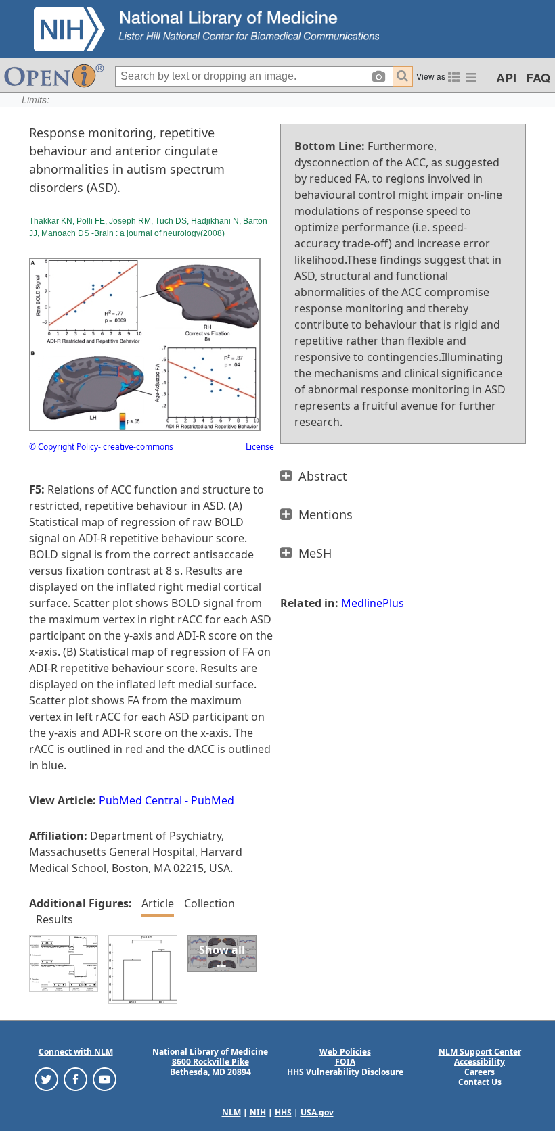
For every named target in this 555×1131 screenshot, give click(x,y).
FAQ (538, 78)
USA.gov (317, 1112)
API (506, 78)
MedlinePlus (372, 603)
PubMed (212, 800)
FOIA (345, 1061)
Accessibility (479, 1061)
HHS (283, 1112)
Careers (479, 1072)
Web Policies (345, 1051)
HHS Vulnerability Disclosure (345, 1072)
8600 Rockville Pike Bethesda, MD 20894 (210, 1067)
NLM (231, 1112)
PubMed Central (140, 800)
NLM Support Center (480, 1051)
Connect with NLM (76, 1051)
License (260, 446)
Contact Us (480, 1082)
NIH (258, 1112)
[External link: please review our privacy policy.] (46, 1078)
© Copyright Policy (63, 446)
